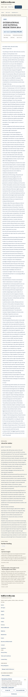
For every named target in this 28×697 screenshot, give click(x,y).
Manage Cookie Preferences (8, 669)
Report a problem (6, 675)
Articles (8, 12)
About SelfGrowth (5, 627)
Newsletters (3, 634)
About (2, 7)
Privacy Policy (4, 652)
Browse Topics (11, 7)
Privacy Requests (4, 665)
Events (2, 638)
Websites (3, 631)
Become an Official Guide (6, 641)
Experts (2, 611)
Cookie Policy (4, 659)
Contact (3, 645)
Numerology (15, 12)
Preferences (14, 694)
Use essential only (20, 690)
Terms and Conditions (6, 656)
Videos (2, 621)
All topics (3, 607)
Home (2, 12)
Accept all (7, 690)
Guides (2, 614)
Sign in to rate (19, 37)
